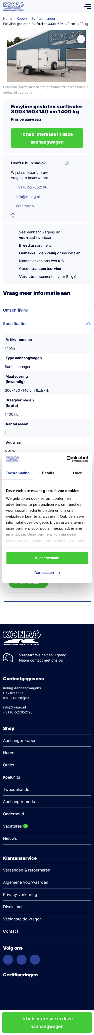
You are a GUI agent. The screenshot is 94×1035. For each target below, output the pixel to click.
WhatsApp (25, 206)
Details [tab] (48, 473)
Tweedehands (16, 789)
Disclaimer (13, 906)
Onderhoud (13, 813)
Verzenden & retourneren (26, 869)
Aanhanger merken (21, 801)
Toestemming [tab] (18, 473)
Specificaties (15, 323)
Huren (8, 752)
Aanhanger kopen (19, 740)
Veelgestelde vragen (22, 918)
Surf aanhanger (43, 18)
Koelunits (11, 777)
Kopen (22, 18)
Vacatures (12, 826)
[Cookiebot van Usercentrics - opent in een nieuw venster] (67, 459)
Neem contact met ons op (41, 660)
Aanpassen (44, 572)
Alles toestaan (47, 557)
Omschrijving (15, 310)
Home (7, 18)
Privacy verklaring (20, 894)
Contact (10, 931)
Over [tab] (77, 473)
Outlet (9, 764)
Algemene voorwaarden (25, 882)
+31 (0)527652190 (31, 187)
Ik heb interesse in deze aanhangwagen (47, 1022)
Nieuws (10, 838)
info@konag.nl (28, 196)
